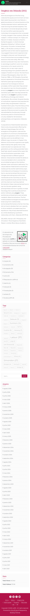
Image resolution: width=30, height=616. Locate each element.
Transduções (7, 290)
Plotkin (20, 350)
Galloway (6, 327)
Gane (13, 327)
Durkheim (15, 323)
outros (6, 276)
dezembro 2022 (8, 506)
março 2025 (7, 436)
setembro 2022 (8, 517)
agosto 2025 (7, 421)
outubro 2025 (8, 418)
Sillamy (17, 356)
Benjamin (8, 313)
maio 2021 (7, 565)
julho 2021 (7, 557)
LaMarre (6, 338)
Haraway (18, 330)
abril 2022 (7, 535)
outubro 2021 (8, 550)
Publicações (7, 602)
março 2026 (7, 407)
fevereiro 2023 (8, 499)
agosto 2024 (7, 462)
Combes (20, 315)
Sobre (13, 600)
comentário (7, 265)
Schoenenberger (8, 356)
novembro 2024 (8, 451)
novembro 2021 (8, 546)
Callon (6, 315)
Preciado (13, 353)
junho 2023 (7, 491)
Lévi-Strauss (9, 344)
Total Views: (7, 580)
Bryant (24, 313)
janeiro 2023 (7, 502)
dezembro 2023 (8, 484)
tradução (6, 287)
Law (6, 341)
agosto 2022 (7, 521)
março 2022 (7, 539)
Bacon (5, 309)
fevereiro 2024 (8, 477)
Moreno (6, 350)
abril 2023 (7, 495)
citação (6, 261)
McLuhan (20, 348)
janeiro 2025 (7, 443)
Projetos (16, 602)
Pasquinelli (13, 350)
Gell (19, 327)
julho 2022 (7, 524)
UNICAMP (6, 247)
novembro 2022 (8, 510)
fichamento (7, 272)
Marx (6, 347)
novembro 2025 (8, 414)
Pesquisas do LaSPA (10, 279)
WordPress (14, 610)
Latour (16, 337)
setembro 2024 (8, 458)
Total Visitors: (7, 584)
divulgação (7, 268)
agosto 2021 (7, 554)
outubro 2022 (8, 513)
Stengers (7, 364)
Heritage (6, 333)
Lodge (12, 341)
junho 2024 (7, 469)
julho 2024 (7, 465)
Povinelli (6, 353)
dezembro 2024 (8, 447)
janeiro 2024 (7, 480)
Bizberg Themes (15, 612)
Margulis (19, 344)
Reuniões (24, 602)
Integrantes (20, 600)
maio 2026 (7, 399)
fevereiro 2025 (8, 440)
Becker (18, 309)
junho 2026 (7, 396)
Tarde (24, 364)
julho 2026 (7, 392)
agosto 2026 (7, 388)
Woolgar (20, 367)
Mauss (13, 347)
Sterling (16, 364)
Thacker (6, 367)
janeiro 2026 (7, 410)
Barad (11, 309)
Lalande (19, 333)
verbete (6, 294)
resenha (6, 283)
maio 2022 (7, 532)
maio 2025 (7, 429)
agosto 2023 (7, 488)
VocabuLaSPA (8, 298)
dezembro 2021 (8, 543)
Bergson (17, 313)
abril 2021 (6, 568)
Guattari (8, 330)
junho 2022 (7, 528)
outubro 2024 (8, 454)
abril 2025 (7, 432)
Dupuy (5, 323)
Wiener (12, 367)
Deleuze (14, 319)
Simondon (11, 360)
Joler (12, 333)
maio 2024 (7, 473)
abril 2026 (7, 403)
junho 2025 (7, 425)
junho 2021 (7, 561)
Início (7, 600)
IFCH (22, 243)
